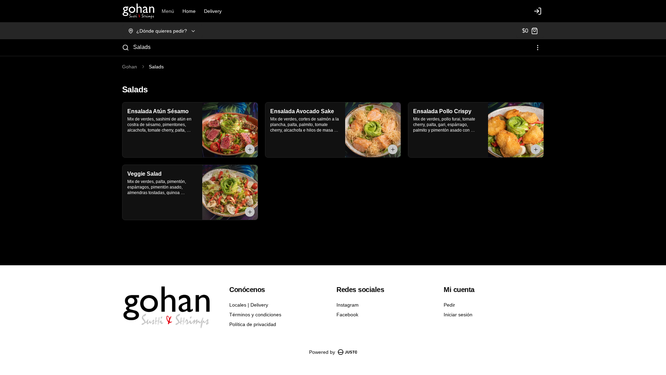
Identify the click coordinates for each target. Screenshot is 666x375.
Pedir (449, 305)
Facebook (347, 314)
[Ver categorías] (537, 47)
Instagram (347, 305)
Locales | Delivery (248, 305)
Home (189, 11)
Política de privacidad (252, 324)
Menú (168, 11)
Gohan (129, 66)
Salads (142, 47)
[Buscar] (125, 47)
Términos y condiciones (255, 314)
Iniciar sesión (458, 314)
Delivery (213, 11)
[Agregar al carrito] (250, 149)
